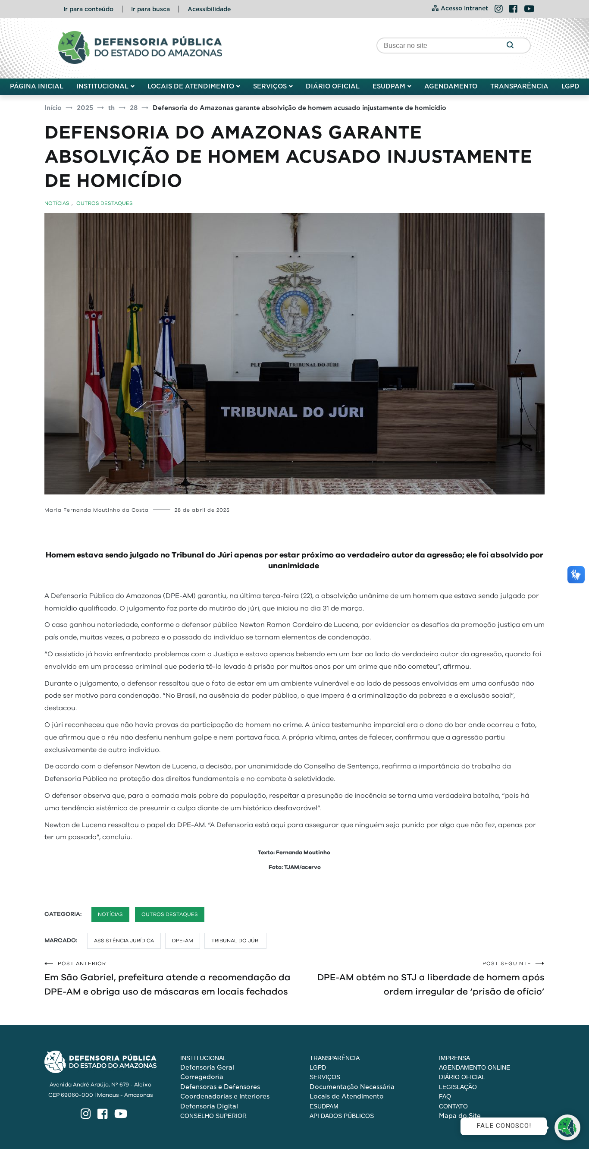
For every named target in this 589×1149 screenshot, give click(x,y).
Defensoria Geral (207, 1067)
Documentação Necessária (352, 1086)
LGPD (570, 86)
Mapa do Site (460, 1115)
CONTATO (453, 1106)
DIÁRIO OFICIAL (333, 86)
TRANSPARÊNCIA (519, 86)
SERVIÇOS (270, 86)
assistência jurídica (124, 940)
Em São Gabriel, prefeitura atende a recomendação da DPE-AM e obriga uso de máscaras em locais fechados (167, 978)
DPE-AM (182, 940)
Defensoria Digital (209, 1106)
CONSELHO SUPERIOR (213, 1115)
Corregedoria (201, 1076)
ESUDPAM (389, 86)
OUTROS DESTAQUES (104, 203)
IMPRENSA (454, 1058)
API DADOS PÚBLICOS (342, 1115)
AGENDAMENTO (450, 86)
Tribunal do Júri (235, 940)
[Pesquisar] (509, 45)
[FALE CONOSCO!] (567, 1127)
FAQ (445, 1096)
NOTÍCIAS (56, 203)
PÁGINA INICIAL (36, 86)
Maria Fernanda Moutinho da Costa (96, 510)
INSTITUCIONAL (102, 86)
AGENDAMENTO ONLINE (474, 1067)
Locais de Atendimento (347, 1096)
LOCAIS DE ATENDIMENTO (190, 86)
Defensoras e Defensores (220, 1086)
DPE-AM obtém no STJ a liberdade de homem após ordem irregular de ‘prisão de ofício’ (431, 978)
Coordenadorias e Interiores (224, 1096)
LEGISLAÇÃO (458, 1086)
